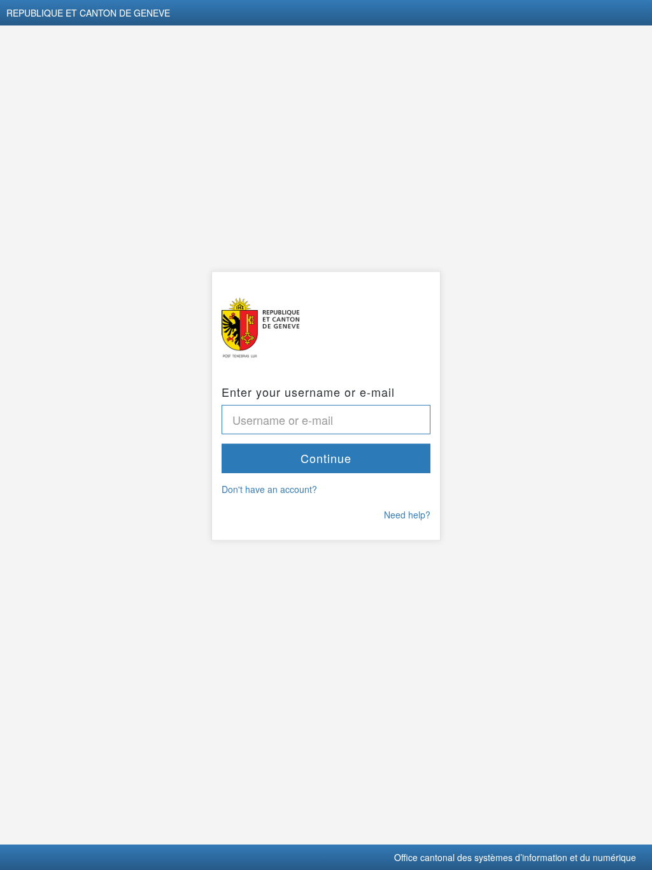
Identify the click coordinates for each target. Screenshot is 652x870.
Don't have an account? (269, 489)
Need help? (407, 514)
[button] (326, 458)
